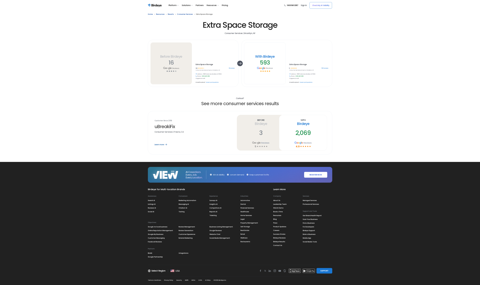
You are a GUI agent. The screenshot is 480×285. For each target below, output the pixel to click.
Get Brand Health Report (312, 215)
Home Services (246, 215)
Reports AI (213, 212)
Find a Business (309, 223)
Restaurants (245, 242)
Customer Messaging (156, 238)
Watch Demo (278, 208)
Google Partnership (155, 257)
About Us (276, 200)
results (171, 14)
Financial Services (247, 208)
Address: (199, 74)
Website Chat (215, 234)
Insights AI (214, 204)
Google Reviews (216, 230)
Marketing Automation (187, 200)
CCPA (200, 280)
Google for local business (157, 227)
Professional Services (311, 204)
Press (275, 223)
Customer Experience (187, 234)
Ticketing (213, 215)
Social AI (151, 212)
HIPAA (193, 280)
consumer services (185, 14)
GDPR (186, 280)
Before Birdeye (171, 56)
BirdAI (150, 253)
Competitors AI (215, 208)
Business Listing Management (221, 227)
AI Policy (207, 280)
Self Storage (245, 227)
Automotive (245, 200)
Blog (275, 219)
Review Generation (186, 230)
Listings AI (152, 204)
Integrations (183, 253)
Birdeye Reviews (279, 238)
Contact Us (277, 245)
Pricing (225, 5)
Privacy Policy (168, 280)
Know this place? (200, 82)
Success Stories (279, 234)
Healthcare (244, 212)
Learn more (162, 144)
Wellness (244, 238)
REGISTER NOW (316, 175)
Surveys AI (213, 200)
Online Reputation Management (160, 230)
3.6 (196, 68)
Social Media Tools (310, 242)
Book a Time (278, 212)
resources (160, 14)
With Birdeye (265, 56)
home (150, 14)
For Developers (308, 227)
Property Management (249, 223)
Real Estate (244, 230)
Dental (243, 204)
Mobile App (307, 238)
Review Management (187, 227)
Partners (200, 5)
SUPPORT (324, 271)
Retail (242, 234)
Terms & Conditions (154, 280)
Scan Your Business (310, 219)
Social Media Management (220, 238)
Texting (181, 212)
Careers (276, 230)
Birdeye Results (279, 242)
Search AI (151, 200)
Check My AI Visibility (320, 5)
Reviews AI (152, 208)
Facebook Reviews (155, 242)
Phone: (199, 76)
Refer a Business (309, 234)
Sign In (304, 5)
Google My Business (155, 234)
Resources (211, 5)
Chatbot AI (183, 208)
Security (179, 280)
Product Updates (279, 227)
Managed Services (310, 200)
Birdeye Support (309, 230)
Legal (242, 219)
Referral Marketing (185, 238)
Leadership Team (280, 204)
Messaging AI (184, 204)
